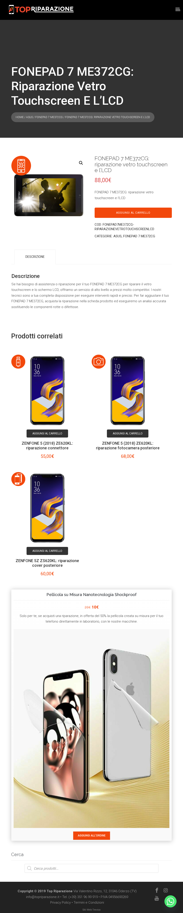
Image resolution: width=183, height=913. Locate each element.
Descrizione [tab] (35, 256)
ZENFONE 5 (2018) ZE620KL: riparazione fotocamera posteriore (128, 445)
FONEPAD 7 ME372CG (49, 117)
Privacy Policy (60, 902)
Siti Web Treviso (91, 909)
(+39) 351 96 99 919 (83, 897)
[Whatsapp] (170, 901)
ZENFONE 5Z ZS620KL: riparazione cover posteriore (47, 563)
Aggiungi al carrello (133, 212)
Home (20, 117)
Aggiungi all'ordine (92, 835)
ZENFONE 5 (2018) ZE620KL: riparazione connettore (47, 445)
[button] (81, 163)
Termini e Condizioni (89, 902)
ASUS (29, 117)
